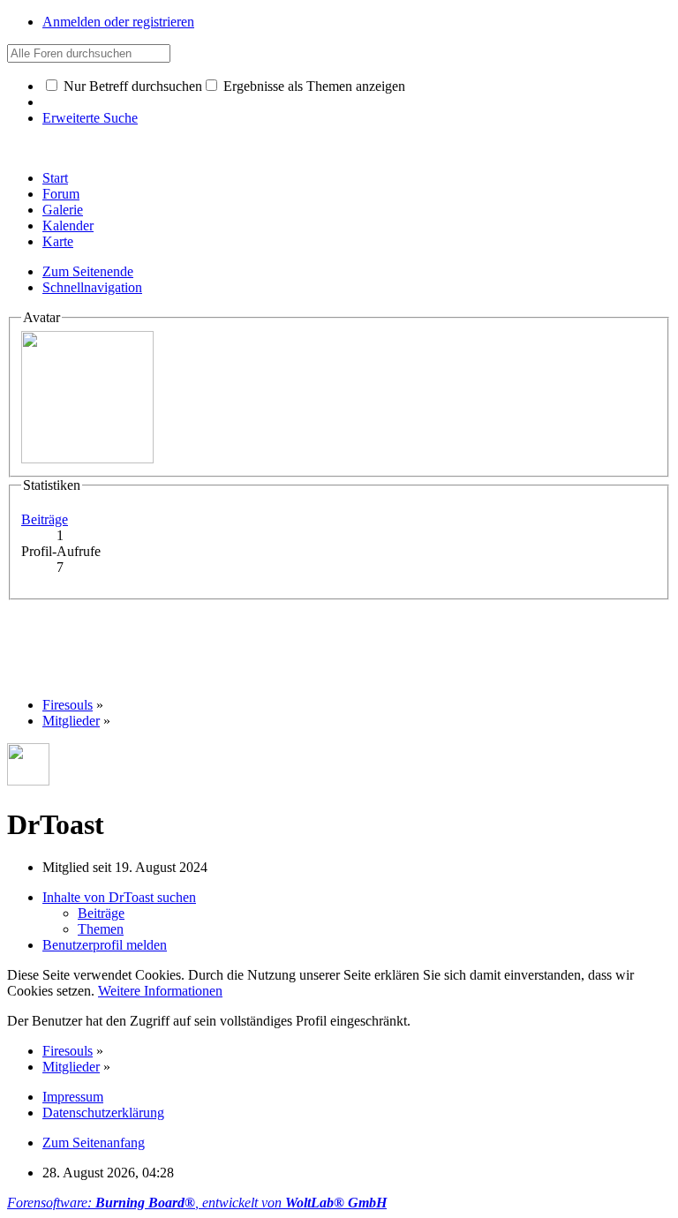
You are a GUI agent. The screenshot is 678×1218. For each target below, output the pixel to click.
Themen (101, 928)
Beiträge (44, 519)
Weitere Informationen (160, 990)
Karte (57, 241)
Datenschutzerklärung (103, 1112)
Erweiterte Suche (90, 117)
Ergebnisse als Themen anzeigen (312, 86)
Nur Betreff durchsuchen (131, 86)
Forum (60, 193)
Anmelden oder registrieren (118, 21)
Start (55, 177)
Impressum (72, 1096)
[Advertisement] (328, 640)
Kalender (68, 225)
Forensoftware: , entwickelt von (197, 1202)
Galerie (62, 209)
